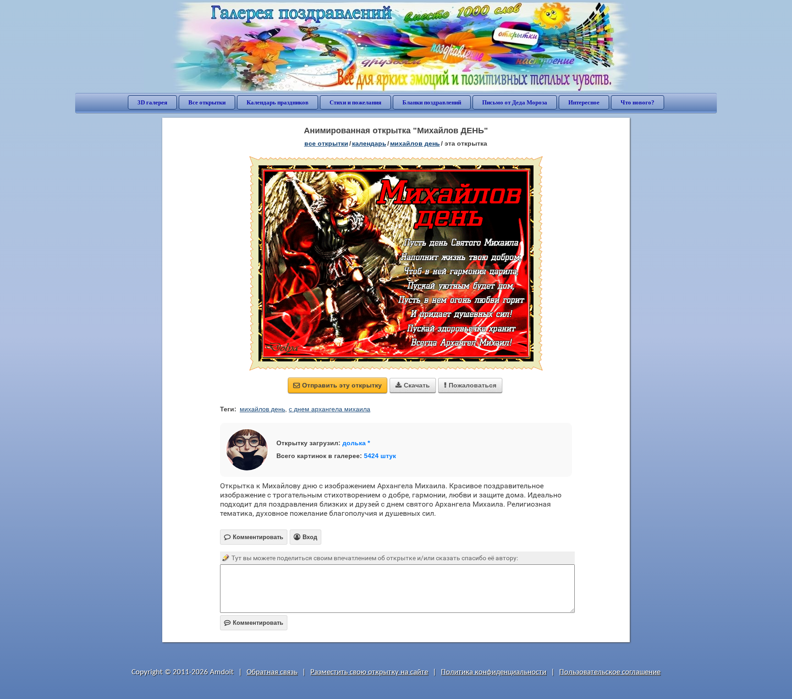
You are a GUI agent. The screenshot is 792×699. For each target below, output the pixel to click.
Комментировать (253, 622)
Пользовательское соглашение (609, 672)
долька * (356, 443)
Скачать (413, 385)
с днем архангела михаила (329, 409)
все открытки (326, 143)
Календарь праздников (277, 102)
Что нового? (637, 102)
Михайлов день (415, 143)
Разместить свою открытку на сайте (369, 672)
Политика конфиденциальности (493, 672)
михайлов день (262, 409)
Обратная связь (272, 672)
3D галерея (152, 102)
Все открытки (207, 102)
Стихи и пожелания (355, 102)
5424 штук (380, 455)
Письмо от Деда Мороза (514, 102)
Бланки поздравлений (431, 102)
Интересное (584, 102)
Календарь (369, 143)
